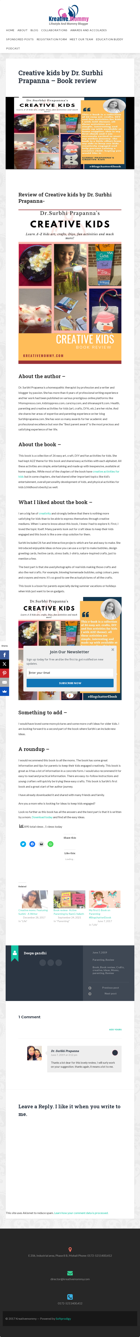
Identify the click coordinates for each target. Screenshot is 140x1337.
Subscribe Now (70, 683)
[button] (69, 652)
